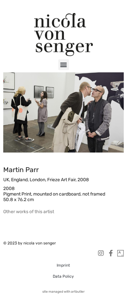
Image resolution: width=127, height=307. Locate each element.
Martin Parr (21, 170)
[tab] (28, 211)
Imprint (63, 265)
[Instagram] (101, 253)
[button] (63, 64)
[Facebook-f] (110, 253)
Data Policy (63, 276)
